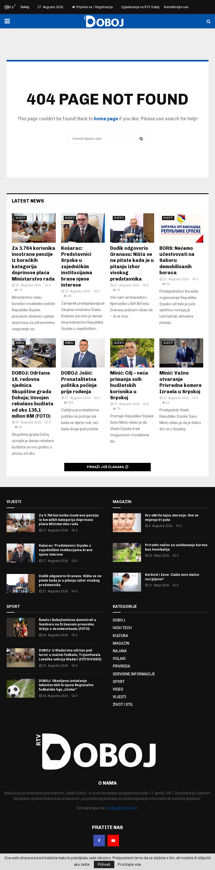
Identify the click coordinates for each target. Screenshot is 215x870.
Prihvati (104, 864)
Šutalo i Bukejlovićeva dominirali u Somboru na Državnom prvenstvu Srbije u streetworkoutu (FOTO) (67, 624)
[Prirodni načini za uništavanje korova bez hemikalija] (127, 552)
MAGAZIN (121, 643)
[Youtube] (113, 840)
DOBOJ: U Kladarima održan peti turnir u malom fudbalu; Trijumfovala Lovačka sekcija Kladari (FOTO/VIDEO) (70, 654)
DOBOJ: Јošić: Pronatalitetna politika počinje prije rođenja (79, 382)
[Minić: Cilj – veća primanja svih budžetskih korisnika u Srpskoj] (132, 353)
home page (106, 118)
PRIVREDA (121, 666)
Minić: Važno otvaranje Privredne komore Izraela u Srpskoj (180, 382)
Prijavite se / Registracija (94, 7)
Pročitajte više (129, 864)
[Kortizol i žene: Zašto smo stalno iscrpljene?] (127, 582)
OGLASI (119, 658)
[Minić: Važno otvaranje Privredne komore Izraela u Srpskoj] (181, 353)
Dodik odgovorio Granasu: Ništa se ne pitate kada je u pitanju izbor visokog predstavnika (132, 263)
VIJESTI (20, 217)
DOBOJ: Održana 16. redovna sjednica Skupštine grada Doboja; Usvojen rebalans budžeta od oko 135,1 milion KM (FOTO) (32, 394)
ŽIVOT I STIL (123, 704)
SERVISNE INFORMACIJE (134, 674)
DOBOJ (20, 342)
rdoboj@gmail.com (122, 808)
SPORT (119, 682)
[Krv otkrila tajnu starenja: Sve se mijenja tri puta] (127, 522)
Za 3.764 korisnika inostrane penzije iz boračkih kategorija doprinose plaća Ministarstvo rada (33, 263)
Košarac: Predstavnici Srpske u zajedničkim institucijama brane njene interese (76, 266)
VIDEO (118, 689)
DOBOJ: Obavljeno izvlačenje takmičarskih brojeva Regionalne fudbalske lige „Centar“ (66, 685)
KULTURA (120, 636)
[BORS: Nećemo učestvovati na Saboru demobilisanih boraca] (181, 228)
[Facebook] (99, 840)
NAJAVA (120, 651)
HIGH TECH (122, 628)
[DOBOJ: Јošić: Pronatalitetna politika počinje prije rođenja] (83, 353)
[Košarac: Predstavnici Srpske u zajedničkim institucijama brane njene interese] (83, 228)
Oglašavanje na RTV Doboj (140, 7)
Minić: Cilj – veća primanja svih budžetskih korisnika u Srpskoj (129, 385)
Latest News (28, 201)
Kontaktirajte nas (176, 7)
